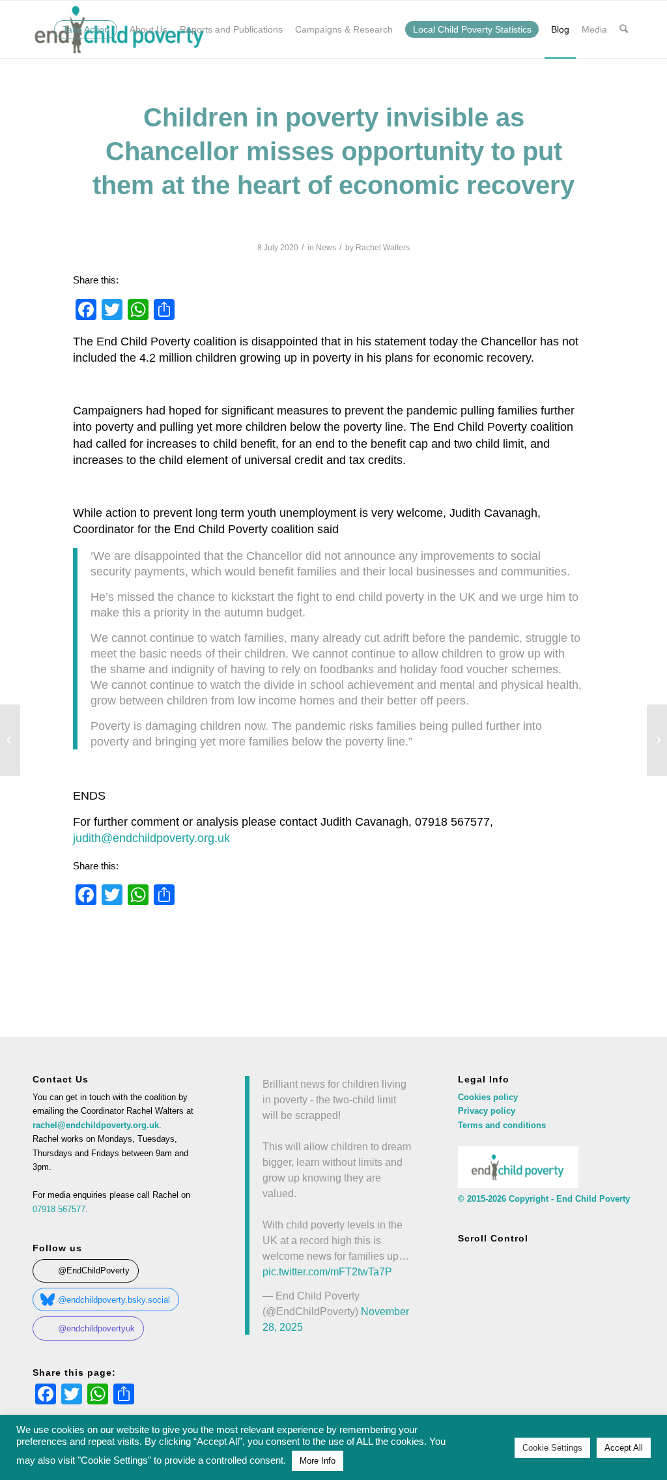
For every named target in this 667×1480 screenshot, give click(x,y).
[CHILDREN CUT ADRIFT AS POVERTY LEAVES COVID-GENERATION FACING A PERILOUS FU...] (10, 740)
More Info (317, 1461)
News (326, 247)
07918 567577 (59, 1209)
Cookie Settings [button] (552, 1448)
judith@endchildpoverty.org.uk (151, 838)
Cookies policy (488, 1097)
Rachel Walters (383, 247)
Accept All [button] (623, 1448)
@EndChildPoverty (94, 1270)
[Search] (624, 29)
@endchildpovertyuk (96, 1328)
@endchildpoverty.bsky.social (114, 1300)
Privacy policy (486, 1111)
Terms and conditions (502, 1125)
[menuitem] (86, 29)
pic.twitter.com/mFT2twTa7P (327, 1271)
